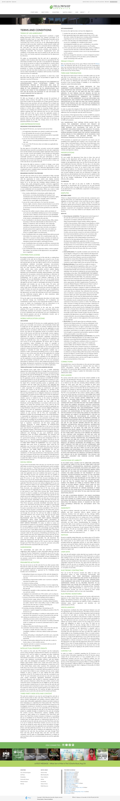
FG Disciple (68, 784)
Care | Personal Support (25, 772)
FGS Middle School (70, 772)
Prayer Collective (44, 777)
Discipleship (22, 777)
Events (107, 1)
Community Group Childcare (72, 783)
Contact (9, 1)
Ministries (55, 12)
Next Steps (45, 12)
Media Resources (44, 786)
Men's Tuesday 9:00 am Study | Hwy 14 (74, 787)
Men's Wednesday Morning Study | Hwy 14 (75, 791)
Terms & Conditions (48, 799)
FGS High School (70, 786)
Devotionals (43, 781)
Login (14, 1)
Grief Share (68, 790)
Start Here (34, 12)
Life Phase (22, 774)
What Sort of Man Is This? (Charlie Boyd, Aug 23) (68, 763)
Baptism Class (69, 776)
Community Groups (24, 779)
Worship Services (70, 773)
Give (76, 12)
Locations (101, 1)
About (82, 12)
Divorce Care (68, 788)
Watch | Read (67, 12)
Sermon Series (44, 772)
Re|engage (68, 793)
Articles (42, 779)
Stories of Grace (44, 783)
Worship (22, 783)
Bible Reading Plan (45, 774)
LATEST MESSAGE (113, 1)
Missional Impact (24, 781)
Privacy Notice (40, 799)
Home (4, 1)
